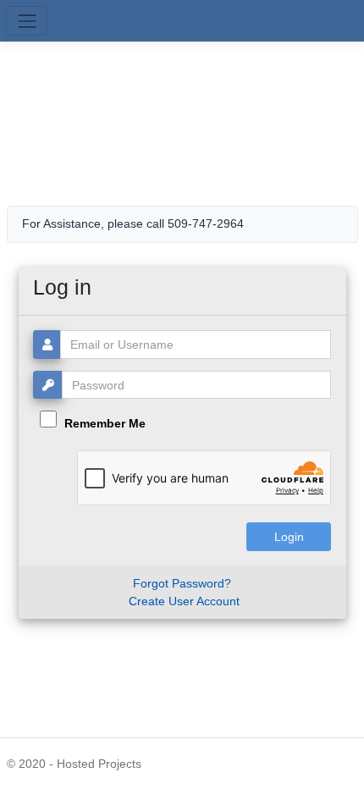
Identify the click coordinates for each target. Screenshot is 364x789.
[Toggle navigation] (26, 21)
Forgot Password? (182, 583)
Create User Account (184, 601)
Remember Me (103, 423)
